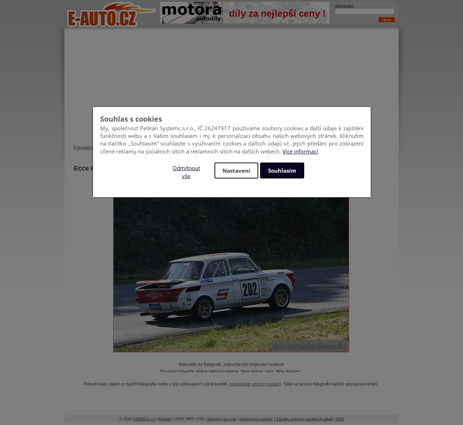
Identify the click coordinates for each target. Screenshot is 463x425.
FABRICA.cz (144, 419)
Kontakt (165, 419)
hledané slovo (344, 6)
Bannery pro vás (222, 419)
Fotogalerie (85, 147)
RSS (340, 419)
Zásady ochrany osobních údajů (304, 419)
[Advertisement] (231, 90)
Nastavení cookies (256, 419)
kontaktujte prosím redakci (255, 384)
